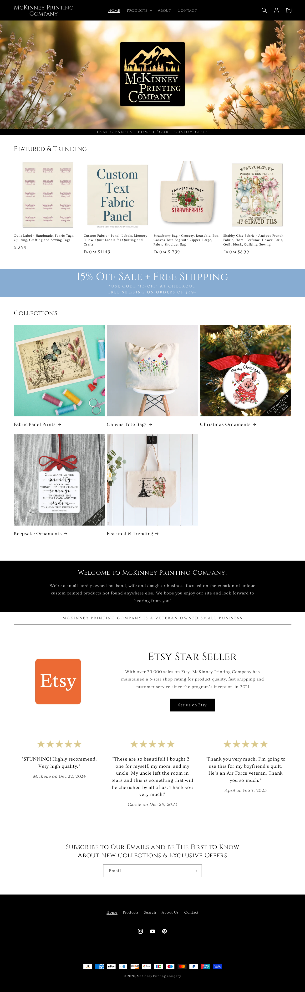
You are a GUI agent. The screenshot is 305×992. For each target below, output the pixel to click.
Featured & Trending (130, 533)
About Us (170, 912)
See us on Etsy (192, 705)
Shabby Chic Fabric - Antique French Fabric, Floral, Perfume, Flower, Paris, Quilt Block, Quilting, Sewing (253, 240)
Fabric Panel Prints (35, 424)
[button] (138, 10)
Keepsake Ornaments (38, 533)
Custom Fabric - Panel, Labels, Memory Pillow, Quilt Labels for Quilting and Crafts (115, 240)
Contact (191, 912)
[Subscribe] (195, 870)
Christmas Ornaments (225, 424)
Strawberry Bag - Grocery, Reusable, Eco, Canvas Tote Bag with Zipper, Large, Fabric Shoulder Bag (186, 240)
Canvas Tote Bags (127, 424)
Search (150, 912)
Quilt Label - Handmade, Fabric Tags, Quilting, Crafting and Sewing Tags (44, 238)
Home (112, 912)
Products (131, 912)
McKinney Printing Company (159, 976)
